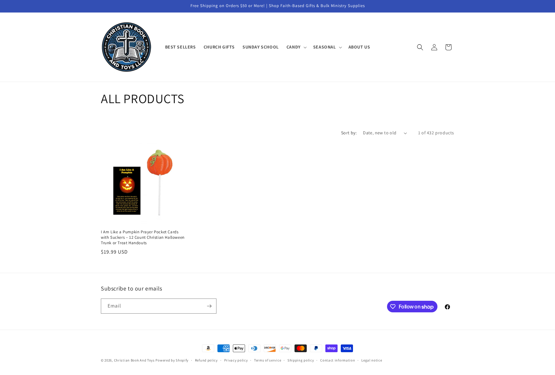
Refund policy (206, 360)
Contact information (337, 360)
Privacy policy (236, 360)
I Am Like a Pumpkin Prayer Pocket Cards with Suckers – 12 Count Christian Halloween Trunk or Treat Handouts (143, 237)
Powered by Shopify (172, 360)
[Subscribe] (209, 306)
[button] (296, 47)
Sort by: (349, 133)
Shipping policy (300, 360)
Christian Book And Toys (135, 360)
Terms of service (267, 360)
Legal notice (371, 360)
